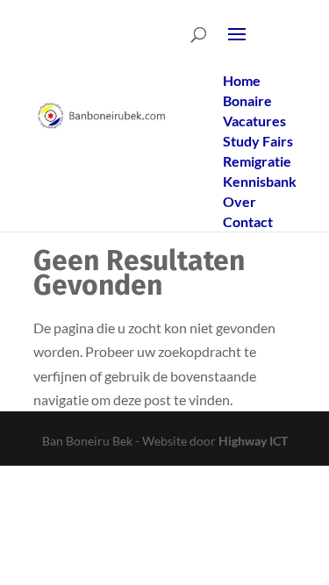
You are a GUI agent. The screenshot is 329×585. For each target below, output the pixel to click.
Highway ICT (253, 440)
